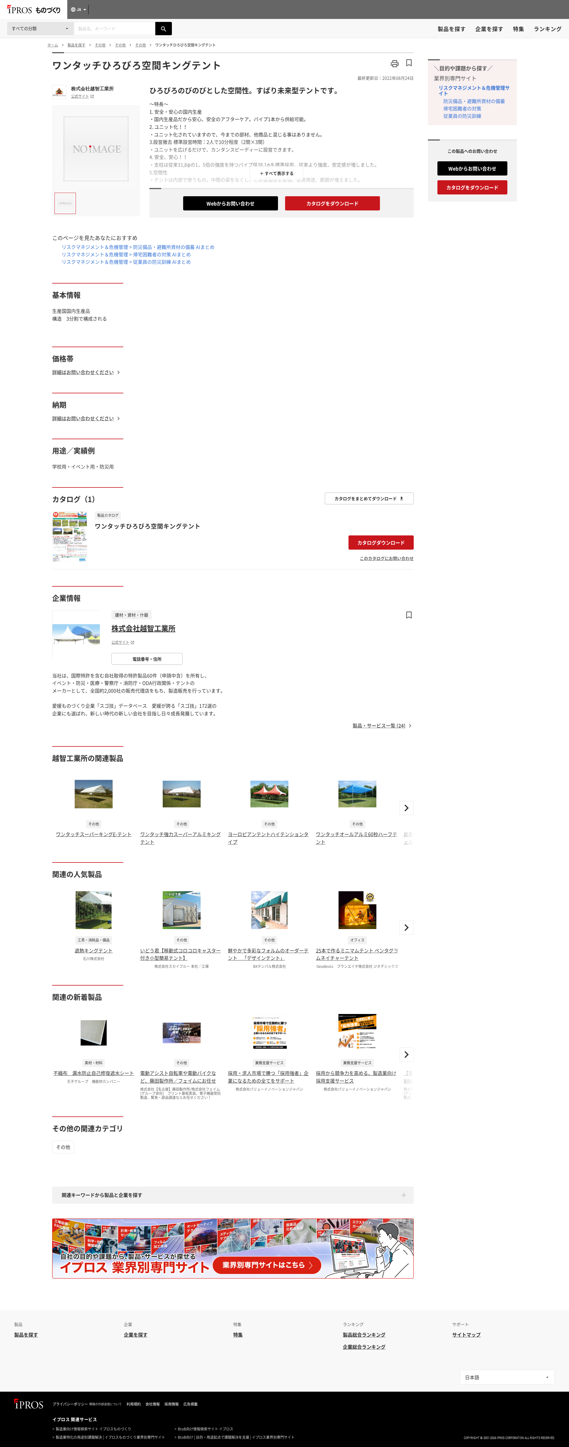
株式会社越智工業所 (92, 88)
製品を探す (452, 29)
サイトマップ (466, 1334)
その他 (63, 1146)
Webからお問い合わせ (231, 203)
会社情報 (153, 1404)
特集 (518, 29)
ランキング (548, 29)
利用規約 (134, 1404)
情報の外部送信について (105, 1404)
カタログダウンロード (381, 542)
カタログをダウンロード (332, 203)
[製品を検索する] (163, 28)
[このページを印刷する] (394, 63)
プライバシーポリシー (70, 1404)
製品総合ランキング (364, 1334)
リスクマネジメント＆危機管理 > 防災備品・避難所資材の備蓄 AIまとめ (138, 246)
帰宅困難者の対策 (462, 108)
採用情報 (171, 1404)
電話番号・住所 (147, 659)
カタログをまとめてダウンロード (366, 498)
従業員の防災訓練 (462, 115)
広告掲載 (190, 1404)
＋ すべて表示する (277, 173)
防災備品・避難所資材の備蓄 (474, 100)
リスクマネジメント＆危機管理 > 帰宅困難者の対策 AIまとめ (126, 254)
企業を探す (489, 29)
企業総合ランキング (364, 1346)
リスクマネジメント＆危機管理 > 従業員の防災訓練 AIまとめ (126, 261)
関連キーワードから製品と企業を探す (102, 1194)
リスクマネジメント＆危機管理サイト (474, 90)
